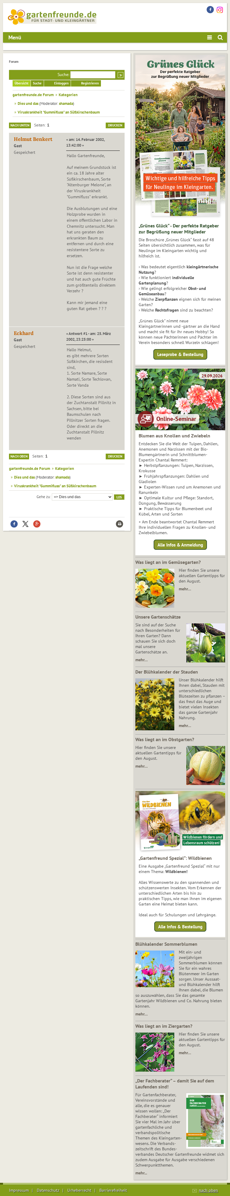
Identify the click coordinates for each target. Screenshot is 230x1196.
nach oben (208, 1190)
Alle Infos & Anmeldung (180, 544)
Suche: (63, 74)
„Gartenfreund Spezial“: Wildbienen (175, 858)
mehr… (185, 589)
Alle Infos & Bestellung (180, 927)
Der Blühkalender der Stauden (166, 672)
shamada (66, 103)
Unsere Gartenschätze (158, 617)
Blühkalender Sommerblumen (166, 944)
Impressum (19, 1190)
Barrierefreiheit (113, 1190)
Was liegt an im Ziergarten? (163, 1026)
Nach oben (19, 456)
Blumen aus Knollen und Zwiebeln (174, 436)
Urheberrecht (79, 1190)
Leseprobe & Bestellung (180, 354)
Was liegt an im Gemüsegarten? (168, 562)
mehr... (141, 1173)
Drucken (115, 125)
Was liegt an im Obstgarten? (164, 739)
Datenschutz (48, 1190)
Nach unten (19, 125)
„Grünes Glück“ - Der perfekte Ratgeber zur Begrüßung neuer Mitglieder (179, 229)
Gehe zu (43, 496)
